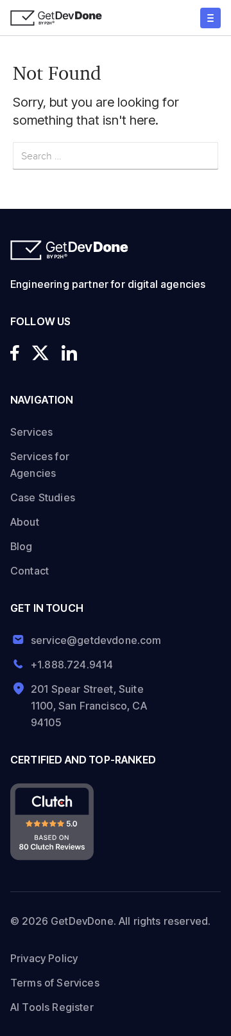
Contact (29, 570)
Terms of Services (54, 982)
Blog (21, 546)
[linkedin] (69, 353)
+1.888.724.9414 (72, 664)
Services (31, 431)
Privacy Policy (44, 958)
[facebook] (14, 353)
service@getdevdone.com (91, 640)
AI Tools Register (52, 1007)
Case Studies (42, 497)
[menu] (210, 18)
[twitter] (40, 353)
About (24, 521)
